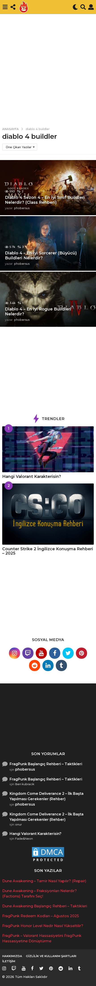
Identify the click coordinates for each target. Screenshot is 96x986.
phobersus (25, 769)
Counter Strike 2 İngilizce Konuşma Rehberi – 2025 (47, 551)
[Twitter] (68, 653)
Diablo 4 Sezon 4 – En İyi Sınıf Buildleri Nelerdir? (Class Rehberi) (45, 200)
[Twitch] (27, 653)
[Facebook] (54, 653)
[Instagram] (14, 653)
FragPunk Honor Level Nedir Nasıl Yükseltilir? (42, 926)
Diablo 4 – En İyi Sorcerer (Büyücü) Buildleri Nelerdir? (41, 255)
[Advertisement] (48, 67)
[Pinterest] (81, 653)
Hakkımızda (12, 956)
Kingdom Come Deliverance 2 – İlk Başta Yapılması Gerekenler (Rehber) (46, 796)
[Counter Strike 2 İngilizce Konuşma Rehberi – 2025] (48, 514)
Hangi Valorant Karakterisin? (31, 476)
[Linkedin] (48, 665)
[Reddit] (34, 665)
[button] (5, 6)
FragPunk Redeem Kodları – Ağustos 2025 (40, 916)
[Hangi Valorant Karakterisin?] (48, 449)
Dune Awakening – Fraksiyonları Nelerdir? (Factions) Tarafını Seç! (69, 735)
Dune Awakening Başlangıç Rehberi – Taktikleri (44, 906)
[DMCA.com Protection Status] (48, 854)
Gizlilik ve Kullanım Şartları (51, 956)
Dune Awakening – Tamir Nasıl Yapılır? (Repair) (24, 733)
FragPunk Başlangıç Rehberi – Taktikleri (46, 764)
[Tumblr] (61, 665)
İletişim (8, 961)
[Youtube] (41, 653)
